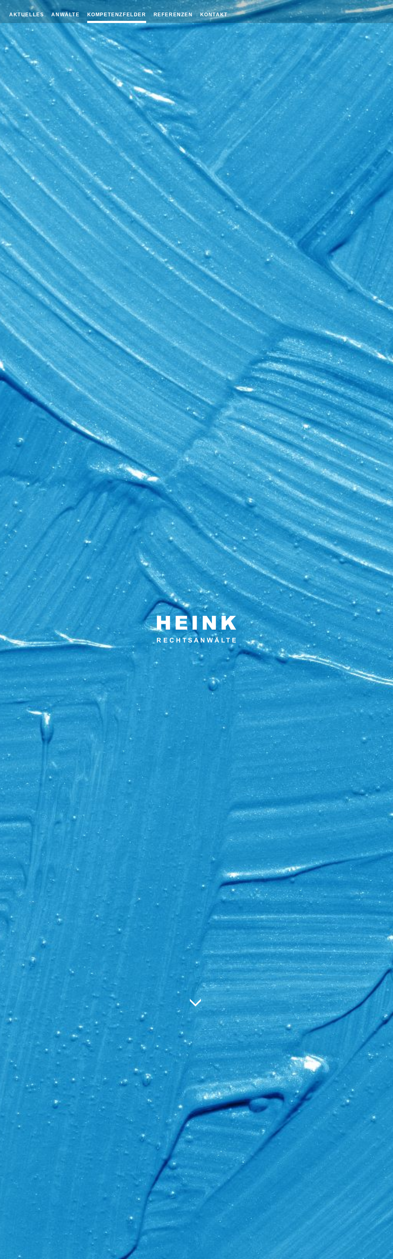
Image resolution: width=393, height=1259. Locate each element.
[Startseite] (196, 615)
